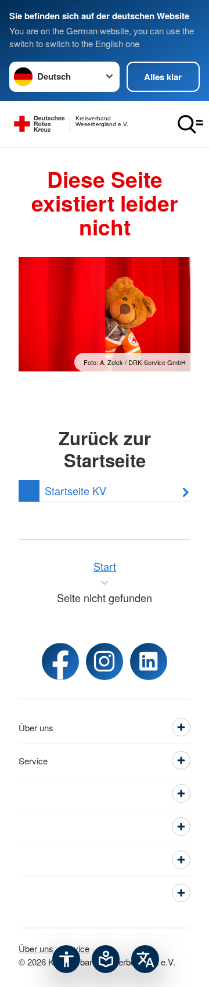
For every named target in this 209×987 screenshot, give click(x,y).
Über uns (36, 948)
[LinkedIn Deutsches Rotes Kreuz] (148, 661)
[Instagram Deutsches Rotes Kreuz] (104, 661)
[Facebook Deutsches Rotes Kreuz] (60, 661)
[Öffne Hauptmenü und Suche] (190, 124)
